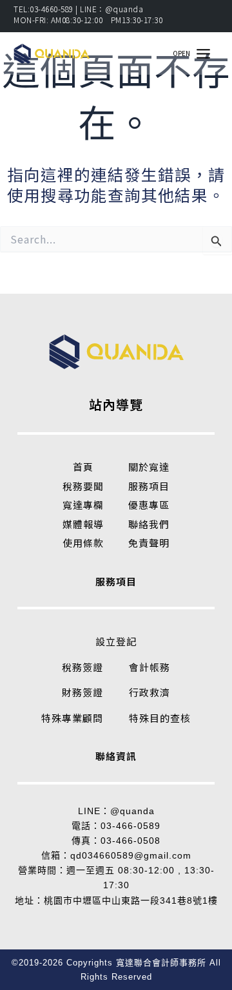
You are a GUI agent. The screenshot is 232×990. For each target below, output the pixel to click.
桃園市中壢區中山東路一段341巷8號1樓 (131, 900)
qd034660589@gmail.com (130, 855)
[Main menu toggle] (203, 53)
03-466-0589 (130, 826)
